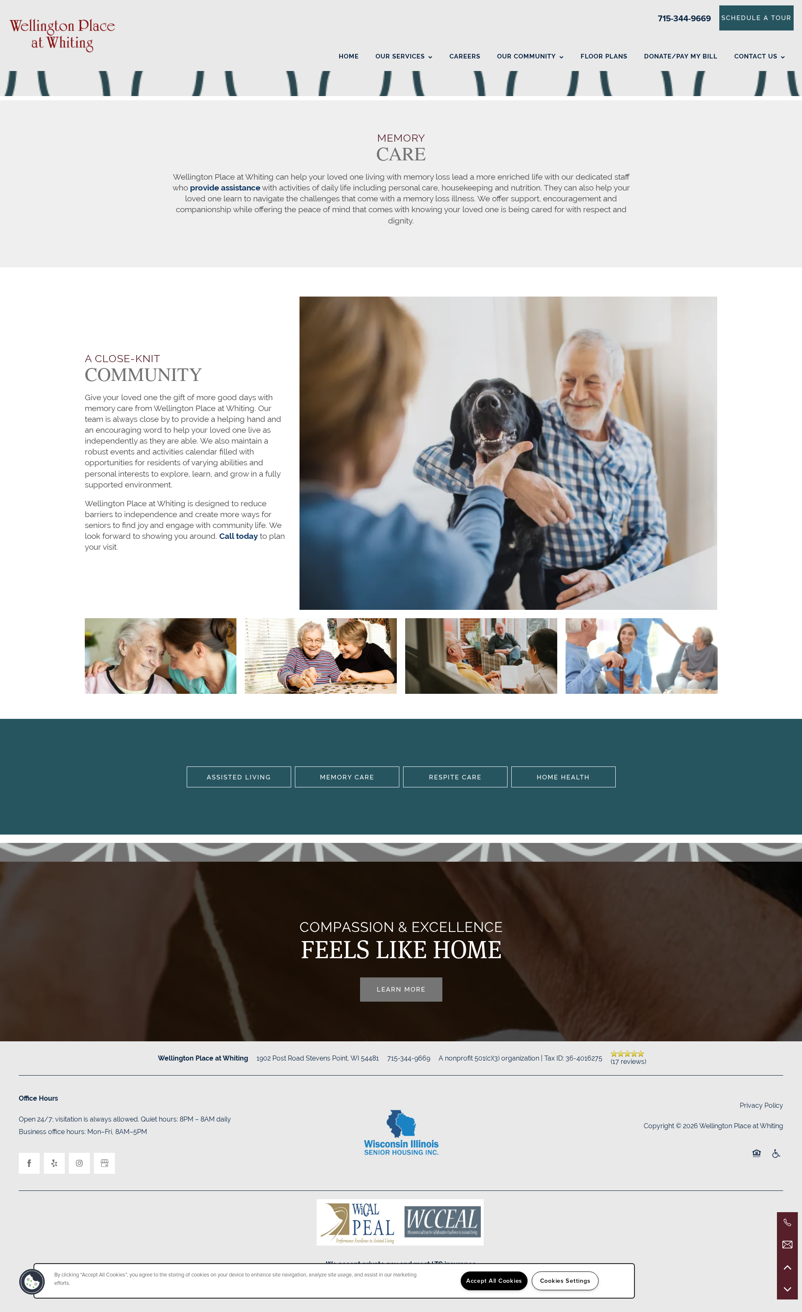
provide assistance (225, 187)
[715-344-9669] (787, 1222)
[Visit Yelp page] (54, 1163)
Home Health (563, 777)
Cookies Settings (565, 1280)
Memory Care (347, 777)
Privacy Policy (761, 1105)
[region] (334, 1281)
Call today (238, 536)
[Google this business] (104, 1163)
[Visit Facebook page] (29, 1163)
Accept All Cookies (494, 1280)
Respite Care (455, 777)
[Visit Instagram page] (79, 1163)
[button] (756, 17)
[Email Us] (787, 1244)
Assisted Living (239, 777)
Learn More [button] (401, 989)
